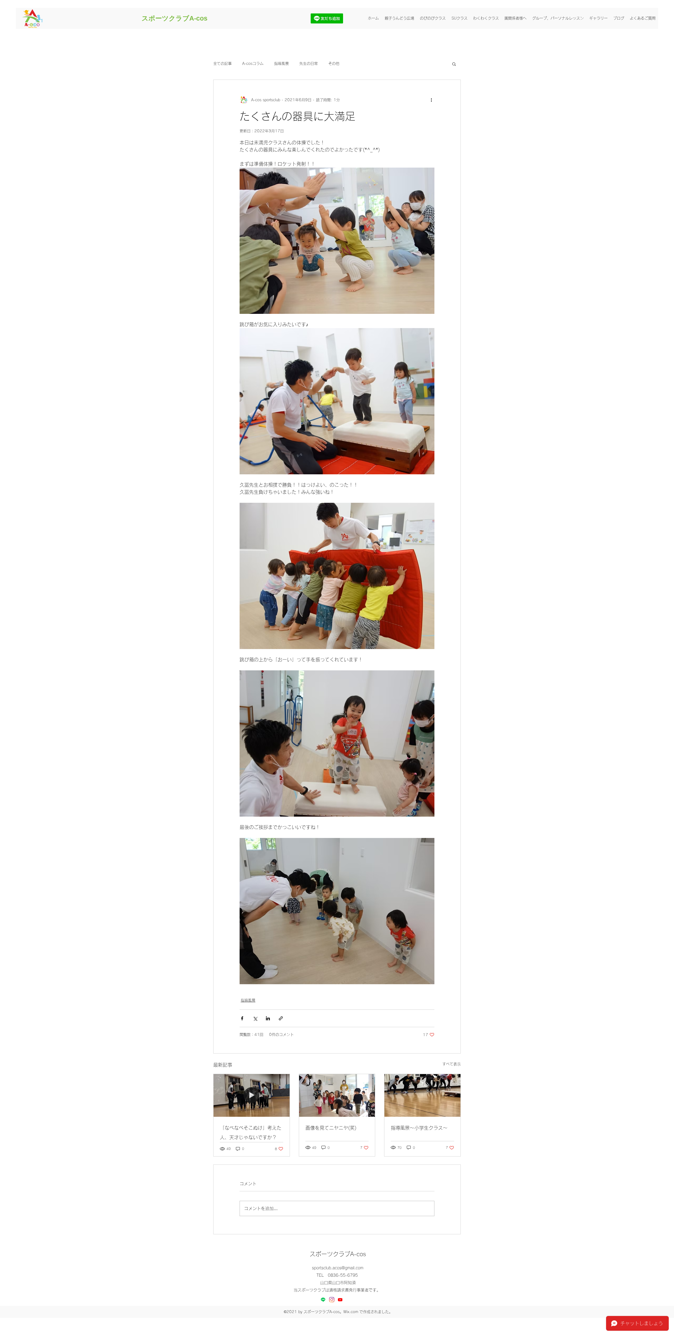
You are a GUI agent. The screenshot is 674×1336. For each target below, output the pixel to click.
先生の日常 (308, 63)
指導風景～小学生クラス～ (419, 1127)
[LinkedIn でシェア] (267, 1018)
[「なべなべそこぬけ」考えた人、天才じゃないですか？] (252, 1095)
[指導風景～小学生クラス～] (422, 1095)
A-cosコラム (253, 63)
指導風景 (281, 63)
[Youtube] (340, 1299)
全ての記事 (222, 63)
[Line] (323, 1299)
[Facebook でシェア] (242, 1018)
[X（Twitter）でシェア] (254, 1018)
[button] (454, 64)
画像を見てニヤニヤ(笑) (330, 1127)
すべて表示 (451, 1064)
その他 (333, 63)
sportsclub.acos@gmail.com (337, 1268)
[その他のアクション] (431, 100)
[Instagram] (331, 1299)
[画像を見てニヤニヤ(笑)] (337, 1095)
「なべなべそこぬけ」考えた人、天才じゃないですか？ (250, 1132)
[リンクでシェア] (280, 1018)
